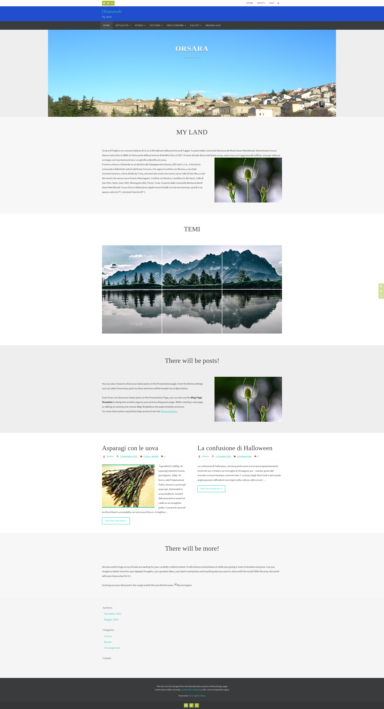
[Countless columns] (131, 254)
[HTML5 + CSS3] (252, 300)
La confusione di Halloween (234, 448)
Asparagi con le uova (130, 448)
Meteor (249, 3)
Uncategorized (244, 456)
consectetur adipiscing (191, 689)
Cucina (147, 456)
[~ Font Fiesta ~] (252, 257)
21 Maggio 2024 (223, 456)
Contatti (261, 3)
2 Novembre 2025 (129, 456)
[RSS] (112, 3)
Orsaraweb (112, 11)
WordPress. (201, 695)
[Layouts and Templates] (131, 302)
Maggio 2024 (111, 619)
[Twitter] (108, 3)
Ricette (155, 456)
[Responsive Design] (192, 257)
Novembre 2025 (112, 613)
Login (271, 3)
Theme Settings (169, 411)
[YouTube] (104, 3)
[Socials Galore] (192, 303)
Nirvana (191, 695)
